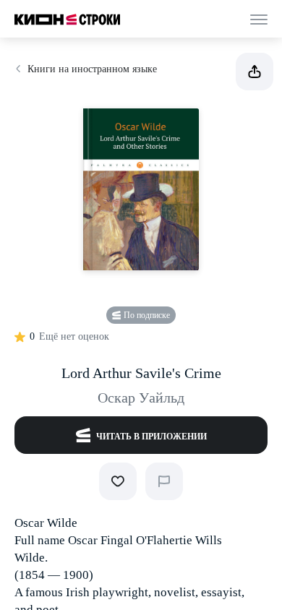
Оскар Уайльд (141, 397)
